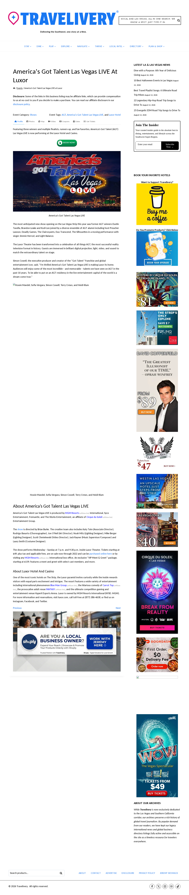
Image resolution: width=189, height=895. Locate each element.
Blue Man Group (58, 585)
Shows (33, 114)
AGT (64, 114)
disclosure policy (21, 104)
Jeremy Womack (169, 873)
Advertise (111, 873)
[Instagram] (164, 886)
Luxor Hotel (115, 114)
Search (61, 873)
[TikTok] (177, 886)
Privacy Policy (147, 873)
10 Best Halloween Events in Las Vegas (153, 80)
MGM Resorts (72, 513)
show (20, 529)
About (82, 873)
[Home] (14, 88)
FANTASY (50, 589)
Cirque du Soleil (94, 517)
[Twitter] (158, 886)
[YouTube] (171, 886)
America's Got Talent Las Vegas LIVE (85, 114)
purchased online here (100, 553)
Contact (96, 873)
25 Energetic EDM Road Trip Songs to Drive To (157, 110)
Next (118, 607)
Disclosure (128, 873)
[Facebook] (152, 886)
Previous (17, 607)
